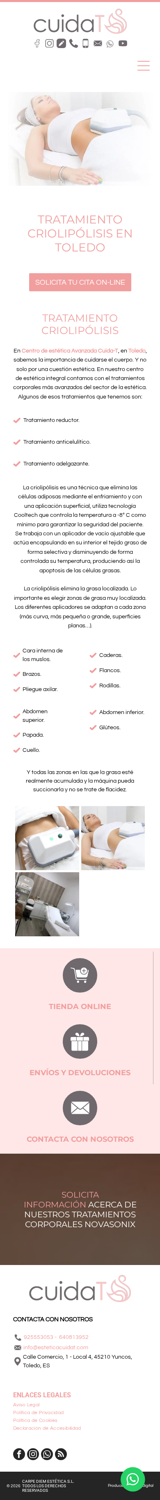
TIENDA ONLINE (80, 1006)
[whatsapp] (47, 1455)
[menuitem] (80, 1405)
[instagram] (33, 1455)
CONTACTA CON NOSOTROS (80, 1139)
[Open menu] (143, 66)
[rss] (61, 1455)
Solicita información (61, 1200)
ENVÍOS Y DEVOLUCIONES (80, 1072)
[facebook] (19, 1455)
